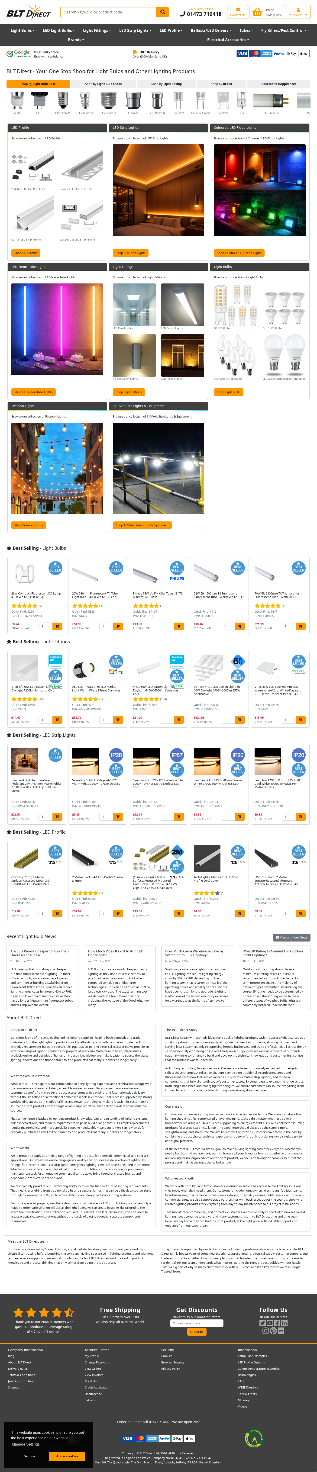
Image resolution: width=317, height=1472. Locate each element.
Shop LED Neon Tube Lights (33, 392)
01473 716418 (203, 14)
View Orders (93, 1368)
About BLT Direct (19, 1362)
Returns (90, 1400)
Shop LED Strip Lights (131, 253)
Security (167, 1350)
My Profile (92, 1356)
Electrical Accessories (226, 39)
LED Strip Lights (134, 30)
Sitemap (13, 1387)
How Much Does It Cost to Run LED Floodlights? (116, 953)
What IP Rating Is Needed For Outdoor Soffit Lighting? (273, 953)
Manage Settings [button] (26, 1444)
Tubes (244, 30)
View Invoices (94, 1375)
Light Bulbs (21, 30)
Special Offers (247, 1394)
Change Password (97, 1362)
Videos (242, 1406)
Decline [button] (29, 1456)
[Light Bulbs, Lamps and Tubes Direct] (28, 12)
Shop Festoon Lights (28, 525)
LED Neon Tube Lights (28, 266)
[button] (307, 103)
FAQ (241, 1381)
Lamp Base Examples (252, 1356)
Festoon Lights (23, 406)
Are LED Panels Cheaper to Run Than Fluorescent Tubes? (39, 953)
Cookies (166, 1356)
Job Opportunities (20, 1381)
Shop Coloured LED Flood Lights (239, 253)
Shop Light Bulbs (228, 392)
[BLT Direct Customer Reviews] (43, 1312)
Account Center (97, 1350)
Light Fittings (95, 30)
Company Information (25, 1350)
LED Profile (170, 30)
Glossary (244, 1400)
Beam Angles (247, 1375)
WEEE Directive (248, 1387)
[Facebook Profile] (277, 1323)
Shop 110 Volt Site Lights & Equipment (142, 525)
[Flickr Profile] (281, 1331)
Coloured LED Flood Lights (235, 127)
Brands (74, 39)
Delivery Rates (18, 1368)
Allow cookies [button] (67, 1456)
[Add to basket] (57, 626)
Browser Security (172, 1362)
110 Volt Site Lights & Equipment (139, 406)
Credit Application (97, 1387)
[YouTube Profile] (270, 1323)
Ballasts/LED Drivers (209, 30)
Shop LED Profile (25, 253)
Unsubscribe (93, 1394)
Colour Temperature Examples (259, 1368)
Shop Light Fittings (129, 392)
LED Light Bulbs (57, 30)
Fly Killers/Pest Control (282, 30)
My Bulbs (91, 1381)
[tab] (38, 84)
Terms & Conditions (21, 1375)
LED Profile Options (251, 1362)
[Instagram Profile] (265, 1331)
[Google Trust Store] (18, 54)
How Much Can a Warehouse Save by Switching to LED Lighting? (194, 953)
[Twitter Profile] (262, 1323)
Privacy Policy (170, 1368)
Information (247, 1350)
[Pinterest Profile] (273, 1331)
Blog (11, 1356)
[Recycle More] (254, 1438)
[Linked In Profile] (284, 1323)
